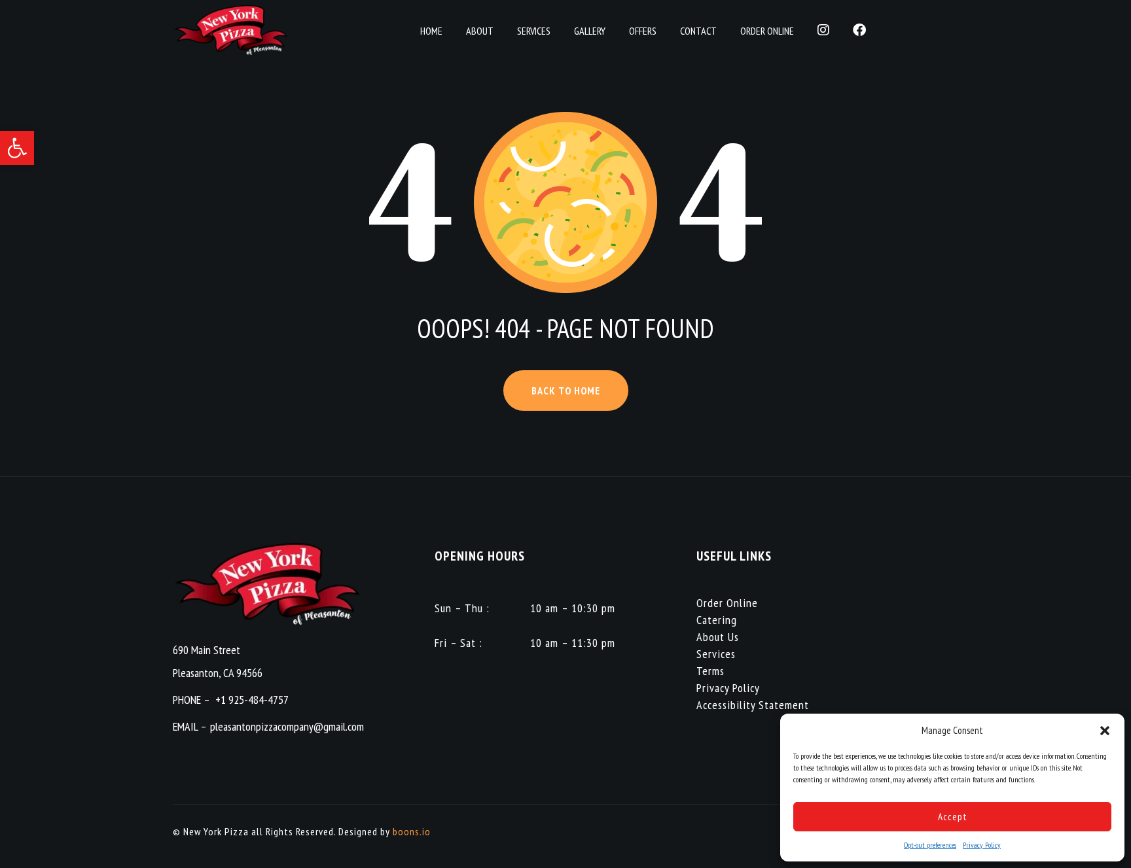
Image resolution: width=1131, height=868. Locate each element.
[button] (17, 148)
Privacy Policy (982, 845)
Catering (716, 619)
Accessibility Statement (752, 704)
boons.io (412, 831)
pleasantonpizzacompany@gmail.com (287, 726)
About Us (717, 636)
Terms (710, 670)
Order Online (727, 602)
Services (716, 653)
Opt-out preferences (930, 845)
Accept (952, 816)
